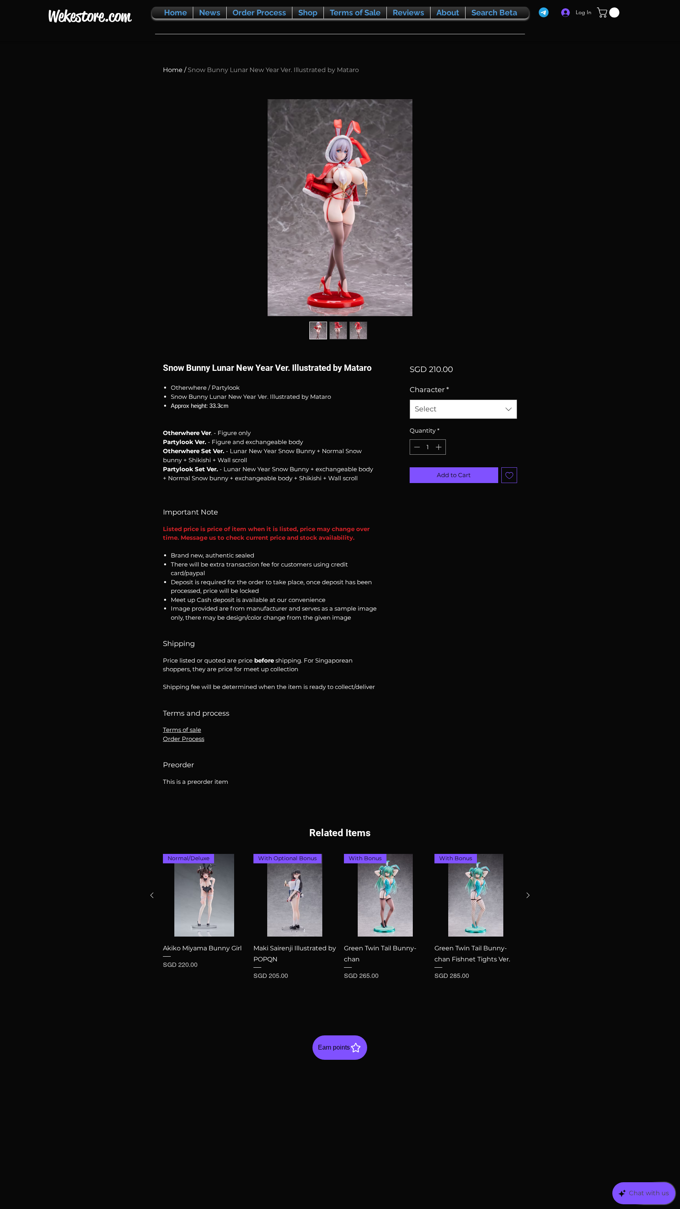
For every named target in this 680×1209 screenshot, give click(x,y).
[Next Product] (528, 895)
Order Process (183, 738)
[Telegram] (544, 12)
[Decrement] (416, 447)
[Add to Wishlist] (509, 475)
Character (429, 389)
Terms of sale (182, 729)
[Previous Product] (152, 895)
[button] (609, 12)
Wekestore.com (89, 16)
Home (173, 70)
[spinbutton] (427, 447)
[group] (340, 927)
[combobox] (463, 409)
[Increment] (439, 447)
